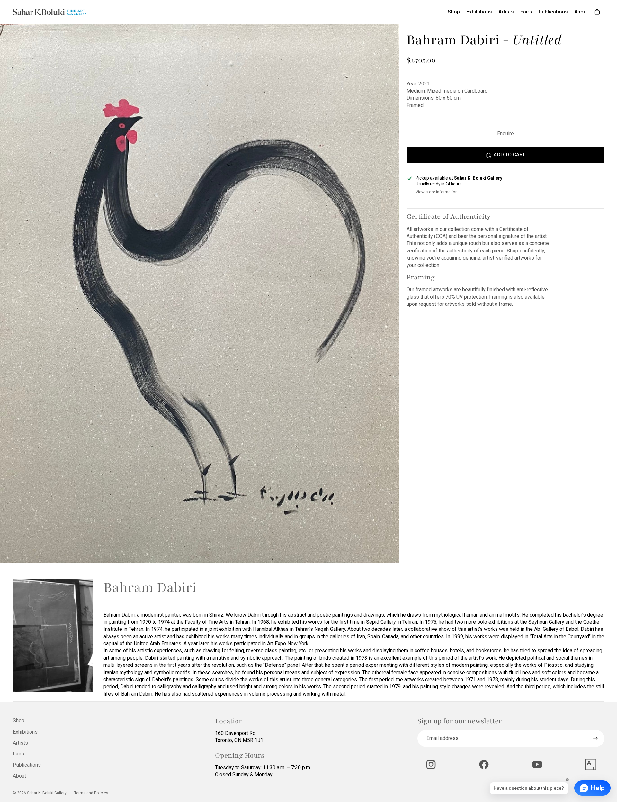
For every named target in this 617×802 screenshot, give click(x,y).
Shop (18, 721)
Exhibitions (25, 732)
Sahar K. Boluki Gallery (47, 793)
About (19, 776)
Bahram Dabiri (149, 587)
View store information (437, 191)
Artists (20, 743)
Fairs (18, 754)
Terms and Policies (91, 793)
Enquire (505, 133)
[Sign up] (595, 738)
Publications (27, 765)
